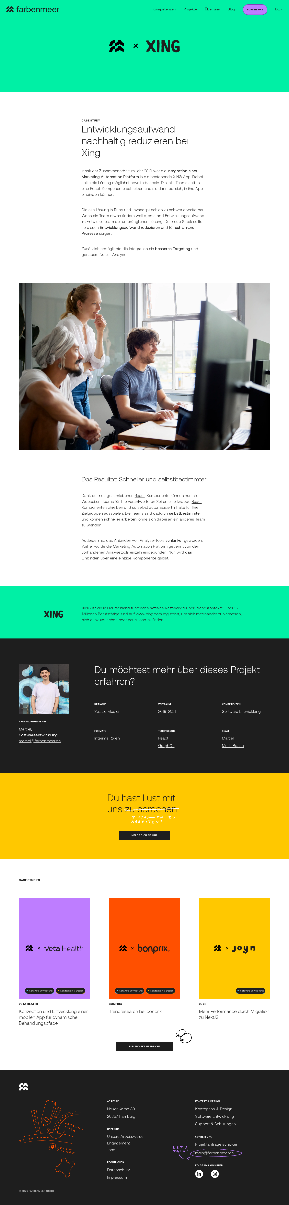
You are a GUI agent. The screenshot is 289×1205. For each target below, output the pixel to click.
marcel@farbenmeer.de (40, 741)
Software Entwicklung (241, 711)
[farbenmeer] (32, 9)
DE (277, 9)
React (140, 495)
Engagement (118, 1143)
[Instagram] (215, 1174)
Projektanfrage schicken (216, 1144)
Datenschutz (118, 1169)
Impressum (117, 1177)
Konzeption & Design (213, 1109)
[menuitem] (255, 9)
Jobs (111, 1149)
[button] (199, 1174)
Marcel (228, 738)
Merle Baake (233, 745)
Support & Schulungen (215, 1123)
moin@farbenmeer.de (214, 1153)
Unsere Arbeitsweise (125, 1136)
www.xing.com (149, 614)
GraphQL (166, 745)
